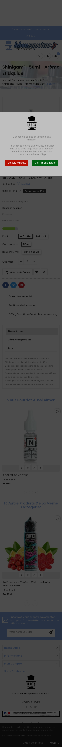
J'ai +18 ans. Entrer (45, 162)
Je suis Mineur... (17, 162)
